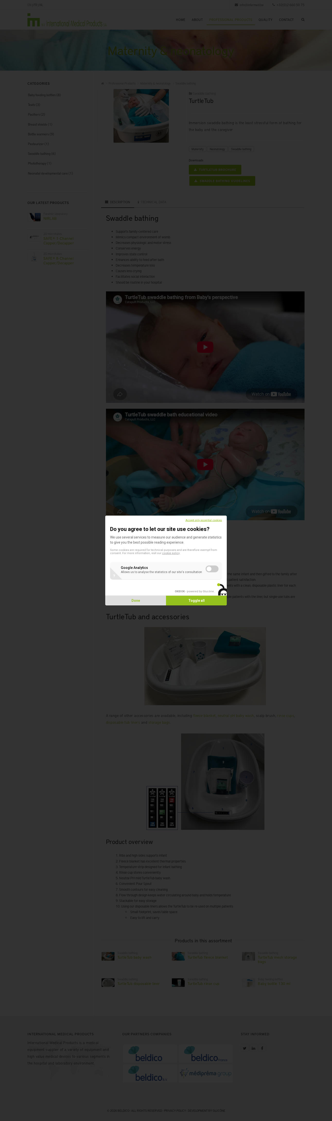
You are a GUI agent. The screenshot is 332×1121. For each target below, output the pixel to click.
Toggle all (196, 600)
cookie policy (171, 553)
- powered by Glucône (194, 591)
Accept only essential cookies (203, 520)
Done (135, 600)
